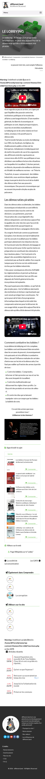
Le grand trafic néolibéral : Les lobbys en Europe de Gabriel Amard (25, 476)
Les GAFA (34, 561)
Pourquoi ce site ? (28, 728)
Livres (10, 454)
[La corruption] (10, 595)
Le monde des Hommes (28, 57)
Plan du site (7, 756)
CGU (4, 759)
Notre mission (27, 731)
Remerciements (8, 750)
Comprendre (16, 57)
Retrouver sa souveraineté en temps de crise (25, 677)
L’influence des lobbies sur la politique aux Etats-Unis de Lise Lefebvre (26, 489)
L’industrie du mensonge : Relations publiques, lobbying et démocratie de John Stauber (26, 503)
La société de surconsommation (11, 562)
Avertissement (8, 753)
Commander (32, 469)
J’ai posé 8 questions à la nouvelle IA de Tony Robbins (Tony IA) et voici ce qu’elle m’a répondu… (25, 660)
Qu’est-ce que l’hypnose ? (23, 669)
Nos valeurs (26, 734)
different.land (8, 57)
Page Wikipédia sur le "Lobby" (21, 552)
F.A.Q (5, 761)
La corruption (21, 595)
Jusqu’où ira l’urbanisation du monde (25, 685)
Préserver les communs (23, 692)
